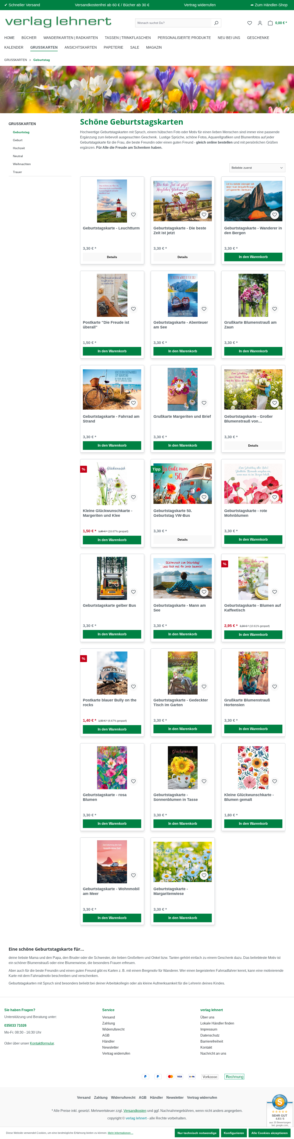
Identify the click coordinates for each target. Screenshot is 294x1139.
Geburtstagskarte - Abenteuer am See (180, 324)
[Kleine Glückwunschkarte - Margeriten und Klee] (112, 483)
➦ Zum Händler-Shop (269, 5)
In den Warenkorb (253, 257)
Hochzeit (19, 148)
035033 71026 (15, 1025)
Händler (108, 1041)
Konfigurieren (234, 1133)
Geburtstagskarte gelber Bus (109, 605)
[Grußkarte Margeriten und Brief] (182, 389)
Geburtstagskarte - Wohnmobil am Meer (111, 891)
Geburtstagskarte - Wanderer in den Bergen (253, 230)
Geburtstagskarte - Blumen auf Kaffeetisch (252, 607)
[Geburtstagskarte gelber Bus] (112, 578)
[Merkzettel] (249, 23)
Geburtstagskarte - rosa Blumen (105, 797)
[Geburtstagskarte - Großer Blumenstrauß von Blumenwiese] (253, 389)
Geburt (17, 140)
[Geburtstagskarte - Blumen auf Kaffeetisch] (253, 578)
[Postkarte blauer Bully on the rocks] (112, 673)
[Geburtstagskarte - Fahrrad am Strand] (112, 389)
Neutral (18, 156)
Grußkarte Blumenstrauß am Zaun (250, 324)
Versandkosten (135, 1111)
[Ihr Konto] (260, 23)
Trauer (17, 172)
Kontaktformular (42, 1043)
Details (112, 257)
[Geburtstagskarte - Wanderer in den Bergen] (253, 201)
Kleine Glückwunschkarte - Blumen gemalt (249, 797)
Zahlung (108, 1023)
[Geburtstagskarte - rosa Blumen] (112, 767)
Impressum (208, 1029)
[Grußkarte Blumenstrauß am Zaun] (253, 295)
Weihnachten (22, 164)
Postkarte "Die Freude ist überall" (106, 324)
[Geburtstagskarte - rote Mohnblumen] (253, 483)
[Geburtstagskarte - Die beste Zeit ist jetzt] (182, 201)
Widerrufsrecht (113, 1029)
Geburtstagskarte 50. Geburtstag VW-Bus (172, 513)
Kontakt (206, 1047)
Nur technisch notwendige (197, 1133)
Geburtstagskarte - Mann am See (179, 607)
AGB (106, 1035)
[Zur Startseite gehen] (58, 22)
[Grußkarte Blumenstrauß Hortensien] (253, 673)
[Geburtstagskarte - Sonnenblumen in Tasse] (182, 767)
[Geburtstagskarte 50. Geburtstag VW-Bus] (182, 483)
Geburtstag (21, 132)
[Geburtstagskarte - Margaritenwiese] (182, 861)
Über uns (207, 1017)
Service (108, 1010)
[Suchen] (216, 23)
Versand (108, 1017)
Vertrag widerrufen (200, 5)
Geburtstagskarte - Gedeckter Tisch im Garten (180, 702)
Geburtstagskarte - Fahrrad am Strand (111, 418)
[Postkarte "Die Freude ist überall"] (112, 295)
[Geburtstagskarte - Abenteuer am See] (182, 295)
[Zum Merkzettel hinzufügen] (133, 214)
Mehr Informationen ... (120, 1132)
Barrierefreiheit (211, 1041)
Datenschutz (210, 1035)
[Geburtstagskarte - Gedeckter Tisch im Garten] (182, 673)
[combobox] (173, 23)
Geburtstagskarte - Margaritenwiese (170, 891)
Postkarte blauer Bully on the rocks (109, 702)
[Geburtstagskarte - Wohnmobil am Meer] (112, 861)
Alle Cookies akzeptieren (269, 1133)
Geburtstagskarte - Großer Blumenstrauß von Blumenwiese (248, 419)
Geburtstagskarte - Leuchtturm (111, 228)
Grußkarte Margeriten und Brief (182, 416)
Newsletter (110, 1047)
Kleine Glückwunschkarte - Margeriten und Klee (107, 513)
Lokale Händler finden (217, 1023)
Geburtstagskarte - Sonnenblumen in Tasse (175, 797)
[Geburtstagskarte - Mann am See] (182, 578)
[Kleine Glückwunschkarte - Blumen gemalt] (253, 767)
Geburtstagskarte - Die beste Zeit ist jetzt (179, 230)
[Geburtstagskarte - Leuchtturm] (112, 201)
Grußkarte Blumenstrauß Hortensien (247, 702)
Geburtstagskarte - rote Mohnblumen (245, 513)
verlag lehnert (211, 1010)
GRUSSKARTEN (22, 124)
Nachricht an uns (213, 1053)
